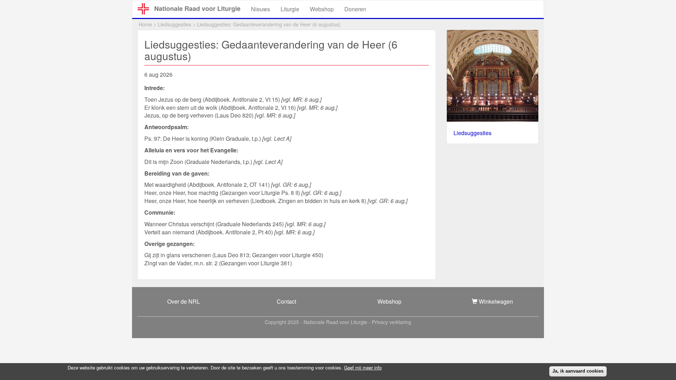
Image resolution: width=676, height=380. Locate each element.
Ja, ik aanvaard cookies (577, 371)
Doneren (355, 9)
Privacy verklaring (391, 321)
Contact (286, 301)
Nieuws (260, 9)
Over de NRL (183, 301)
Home (145, 24)
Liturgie (290, 9)
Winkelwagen (495, 301)
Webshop (322, 9)
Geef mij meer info (363, 368)
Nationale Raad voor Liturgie (197, 8)
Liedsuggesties (174, 24)
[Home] (146, 8)
